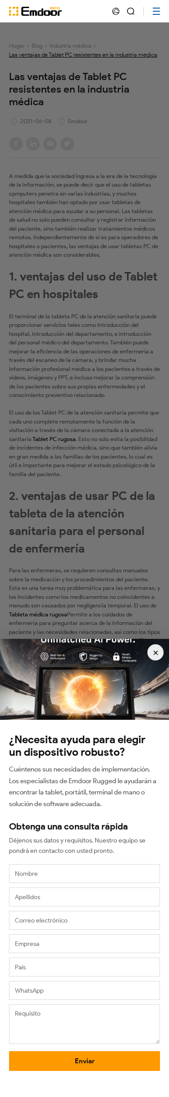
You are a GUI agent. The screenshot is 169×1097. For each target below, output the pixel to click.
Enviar (85, 1061)
